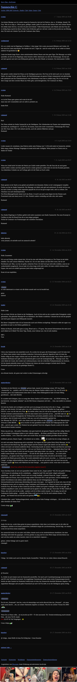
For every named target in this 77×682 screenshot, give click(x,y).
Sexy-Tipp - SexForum (8, 2)
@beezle (49, 420)
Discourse (15, 664)
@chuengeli (6, 467)
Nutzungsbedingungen (34, 659)
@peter (4, 287)
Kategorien (12, 659)
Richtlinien (21, 659)
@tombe (23, 388)
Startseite (4, 659)
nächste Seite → (6, 647)
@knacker (5, 598)
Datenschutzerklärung (50, 659)
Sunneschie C (9, 7)
